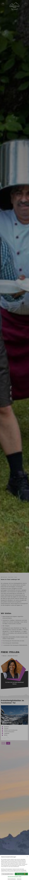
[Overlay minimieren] (27, 857)
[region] (14, 865)
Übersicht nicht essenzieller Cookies (14, 876)
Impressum (19, 879)
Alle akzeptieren (20, 874)
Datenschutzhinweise (12, 879)
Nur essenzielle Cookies (8, 874)
